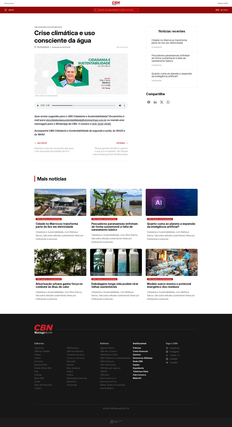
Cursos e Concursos (76, 358)
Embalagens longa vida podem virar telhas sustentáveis (114, 285)
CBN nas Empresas (75, 351)
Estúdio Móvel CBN (42, 368)
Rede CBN (39, 378)
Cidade (37, 354)
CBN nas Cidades (42, 351)
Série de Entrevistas (43, 385)
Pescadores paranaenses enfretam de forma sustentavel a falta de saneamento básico (171, 58)
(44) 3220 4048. (101, 123)
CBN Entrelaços (107, 361)
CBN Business (73, 348)
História (137, 354)
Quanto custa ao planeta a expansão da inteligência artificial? (172, 75)
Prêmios (137, 348)
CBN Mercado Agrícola (110, 368)
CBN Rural (104, 375)
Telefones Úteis (140, 371)
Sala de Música (107, 388)
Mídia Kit (137, 378)
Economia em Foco (108, 381)
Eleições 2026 (223, 3)
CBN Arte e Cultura (108, 351)
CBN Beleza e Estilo (109, 354)
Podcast (38, 375)
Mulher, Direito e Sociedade (112, 385)
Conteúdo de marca (75, 354)
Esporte (70, 365)
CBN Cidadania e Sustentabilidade (49, 219)
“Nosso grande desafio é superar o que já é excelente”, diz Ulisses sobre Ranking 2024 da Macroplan (110, 151)
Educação (71, 361)
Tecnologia (72, 385)
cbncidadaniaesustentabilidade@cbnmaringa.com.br (76, 120)
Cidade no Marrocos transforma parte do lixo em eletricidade (169, 41)
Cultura (37, 358)
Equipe (136, 365)
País (36, 371)
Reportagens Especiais (77, 378)
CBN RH (103, 371)
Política (70, 375)
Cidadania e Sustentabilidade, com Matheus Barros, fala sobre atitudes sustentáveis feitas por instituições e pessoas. (60, 235)
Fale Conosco (9, 3)
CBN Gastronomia (108, 365)
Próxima (120, 143)
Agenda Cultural (107, 348)
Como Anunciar (140, 351)
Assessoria (39, 348)
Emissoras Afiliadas (143, 358)
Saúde (37, 381)
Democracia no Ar (108, 378)
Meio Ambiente (73, 368)
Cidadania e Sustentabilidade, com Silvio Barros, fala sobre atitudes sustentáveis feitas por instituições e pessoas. (114, 238)
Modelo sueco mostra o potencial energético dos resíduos (169, 285)
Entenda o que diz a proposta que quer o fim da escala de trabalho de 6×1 (54, 150)
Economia (38, 361)
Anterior (42, 143)
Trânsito (37, 388)
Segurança (71, 381)
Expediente (138, 368)
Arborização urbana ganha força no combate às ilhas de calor (59, 285)
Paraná (70, 371)
